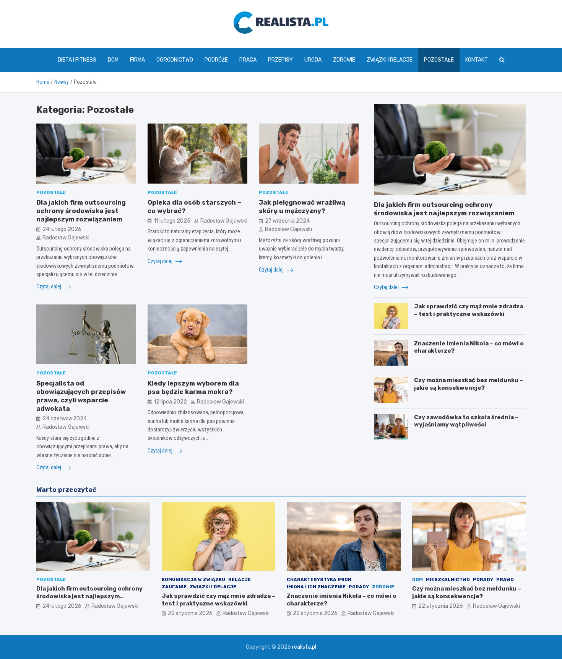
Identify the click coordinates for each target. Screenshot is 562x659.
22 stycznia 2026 (190, 613)
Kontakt (476, 60)
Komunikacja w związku (193, 579)
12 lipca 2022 (170, 402)
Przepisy (280, 60)
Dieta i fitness (77, 60)
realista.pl (304, 647)
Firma (137, 60)
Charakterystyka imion (319, 579)
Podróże (216, 60)
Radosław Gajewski (65, 237)
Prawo (505, 579)
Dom (113, 60)
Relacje (239, 579)
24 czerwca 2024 (64, 418)
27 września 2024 (287, 221)
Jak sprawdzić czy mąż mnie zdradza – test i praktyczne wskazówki (468, 310)
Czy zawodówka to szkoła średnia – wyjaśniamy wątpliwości (466, 421)
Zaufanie (174, 586)
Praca (248, 60)
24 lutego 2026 (61, 229)
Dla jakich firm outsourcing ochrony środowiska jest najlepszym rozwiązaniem (81, 211)
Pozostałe (439, 60)
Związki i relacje (390, 60)
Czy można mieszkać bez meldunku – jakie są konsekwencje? (468, 384)
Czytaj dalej (49, 286)
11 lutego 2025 (172, 221)
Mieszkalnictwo (448, 579)
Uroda (313, 60)
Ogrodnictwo (174, 60)
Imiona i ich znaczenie (316, 586)
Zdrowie (344, 60)
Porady (359, 586)
